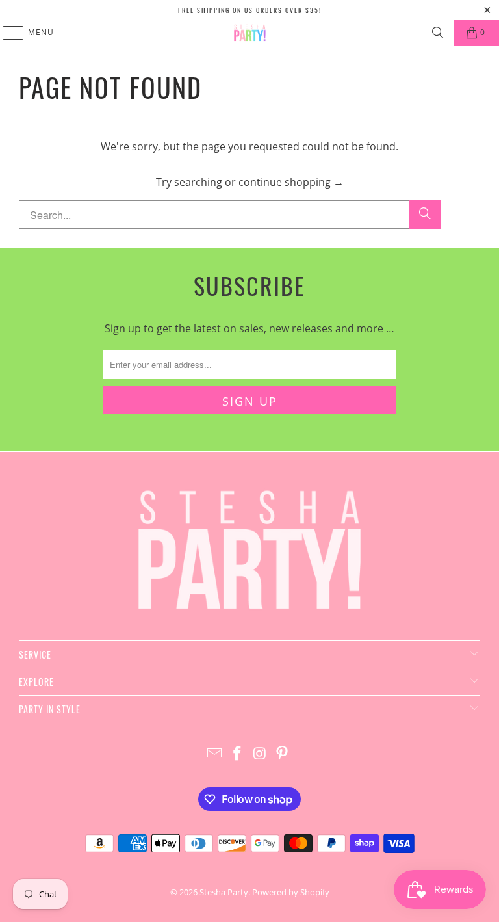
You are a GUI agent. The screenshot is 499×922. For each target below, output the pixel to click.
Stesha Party (223, 892)
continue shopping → (291, 182)
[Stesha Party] (249, 33)
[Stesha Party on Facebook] (238, 754)
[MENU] (7, 33)
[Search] (438, 33)
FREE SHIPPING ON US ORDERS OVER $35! (250, 10)
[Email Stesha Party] (215, 754)
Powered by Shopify (290, 892)
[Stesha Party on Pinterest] (282, 754)
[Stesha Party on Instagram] (260, 754)
